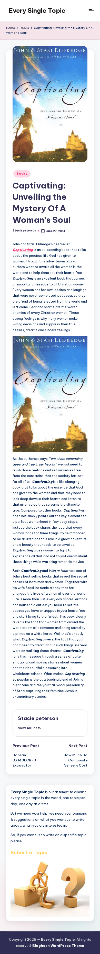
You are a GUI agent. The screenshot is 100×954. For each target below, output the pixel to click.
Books (21, 173)
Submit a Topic (29, 852)
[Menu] (91, 10)
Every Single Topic (37, 10)
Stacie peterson (38, 718)
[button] (29, 728)
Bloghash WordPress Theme (58, 945)
